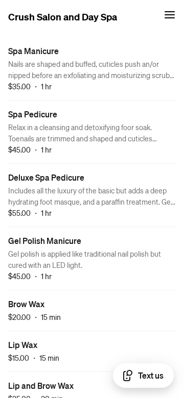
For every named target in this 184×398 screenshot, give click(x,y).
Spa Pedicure (32, 114)
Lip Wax (22, 344)
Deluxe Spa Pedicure (46, 177)
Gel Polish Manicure (44, 240)
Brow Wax (26, 303)
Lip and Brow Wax (41, 385)
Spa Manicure (33, 50)
